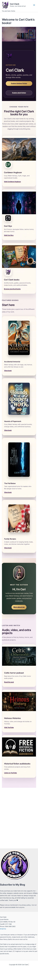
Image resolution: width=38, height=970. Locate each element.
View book (8, 370)
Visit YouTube (9, 727)
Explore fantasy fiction (19, 83)
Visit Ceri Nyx (9, 235)
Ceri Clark (14, 4)
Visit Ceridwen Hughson (12, 182)
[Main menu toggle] (34, 5)
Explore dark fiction (19, 93)
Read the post (9, 682)
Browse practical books (12, 289)
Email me (3, 929)
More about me (19, 607)
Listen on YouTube (10, 773)
